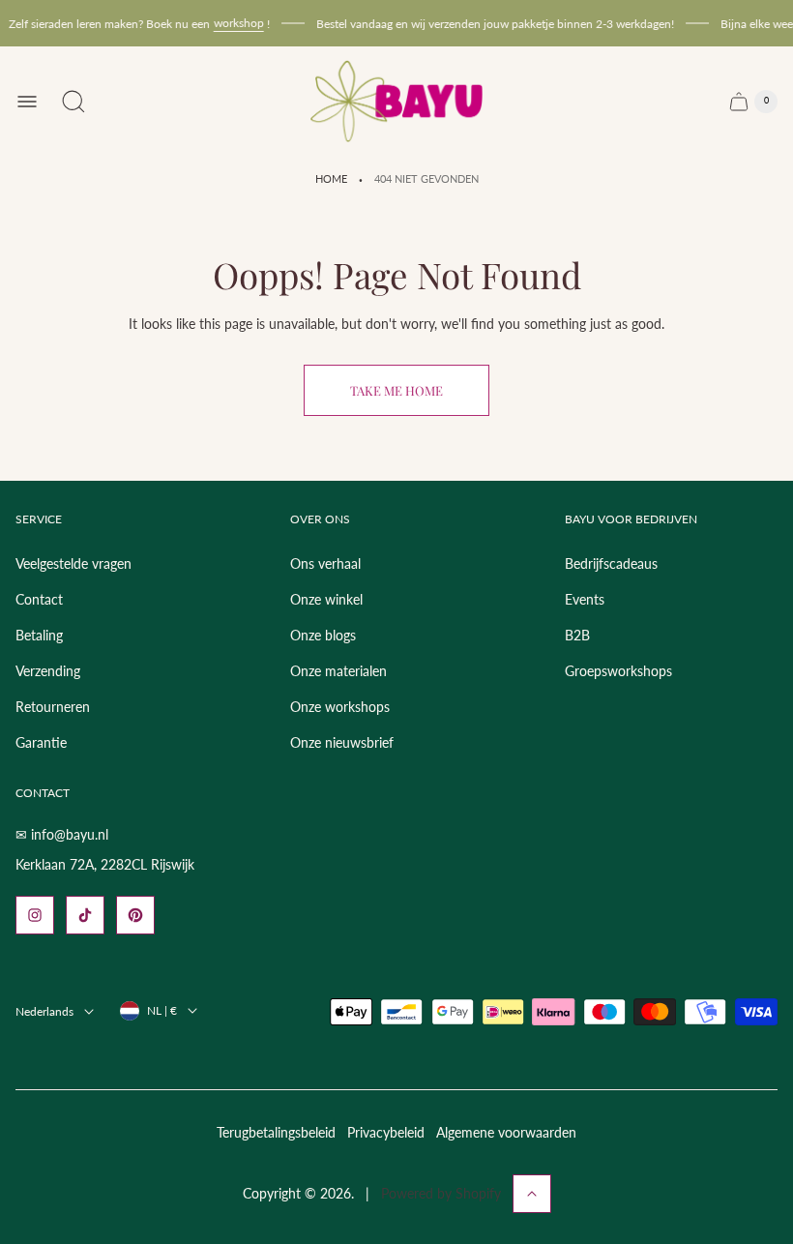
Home (331, 179)
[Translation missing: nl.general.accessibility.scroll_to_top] (532, 1193)
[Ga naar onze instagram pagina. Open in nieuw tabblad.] (34, 915)
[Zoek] (73, 101)
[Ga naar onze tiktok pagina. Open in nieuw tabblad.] (85, 915)
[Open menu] (27, 101)
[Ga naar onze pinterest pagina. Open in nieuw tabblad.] (135, 915)
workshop (234, 22)
